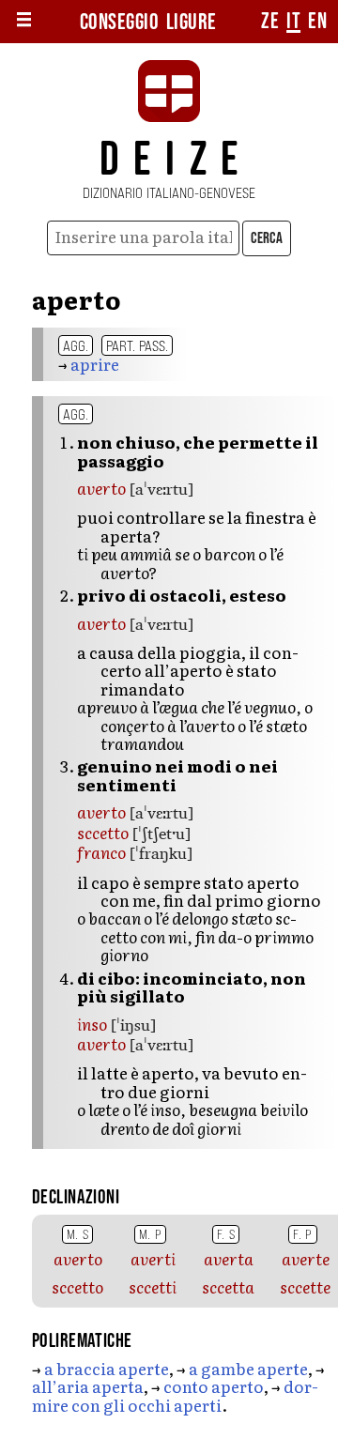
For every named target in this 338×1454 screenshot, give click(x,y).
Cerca (267, 238)
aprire (94, 363)
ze (270, 21)
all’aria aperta (88, 1386)
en (317, 21)
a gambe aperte (248, 1368)
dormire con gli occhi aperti (175, 1395)
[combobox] (142, 238)
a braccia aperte (106, 1368)
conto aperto (213, 1386)
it (293, 21)
